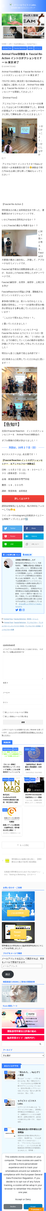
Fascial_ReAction (20, 619)
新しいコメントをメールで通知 (16, 712)
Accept (33, 1206)
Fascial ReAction (20, 622)
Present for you (17, 934)
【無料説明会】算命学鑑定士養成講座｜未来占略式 (33, 766)
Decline (13, 1206)
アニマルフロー (32, 622)
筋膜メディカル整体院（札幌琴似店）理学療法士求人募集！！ (11, 827)
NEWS (29, 619)
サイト (5, 702)
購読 (7, 974)
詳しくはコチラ (22, 498)
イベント (35, 619)
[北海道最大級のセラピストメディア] (23, 5)
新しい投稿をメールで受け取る (16, 716)
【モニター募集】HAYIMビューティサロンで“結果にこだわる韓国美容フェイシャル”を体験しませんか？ (11, 769)
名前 (5, 683)
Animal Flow (8, 619)
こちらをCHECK (17, 913)
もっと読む (24, 845)
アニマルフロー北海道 (33, 626)
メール (6, 693)
